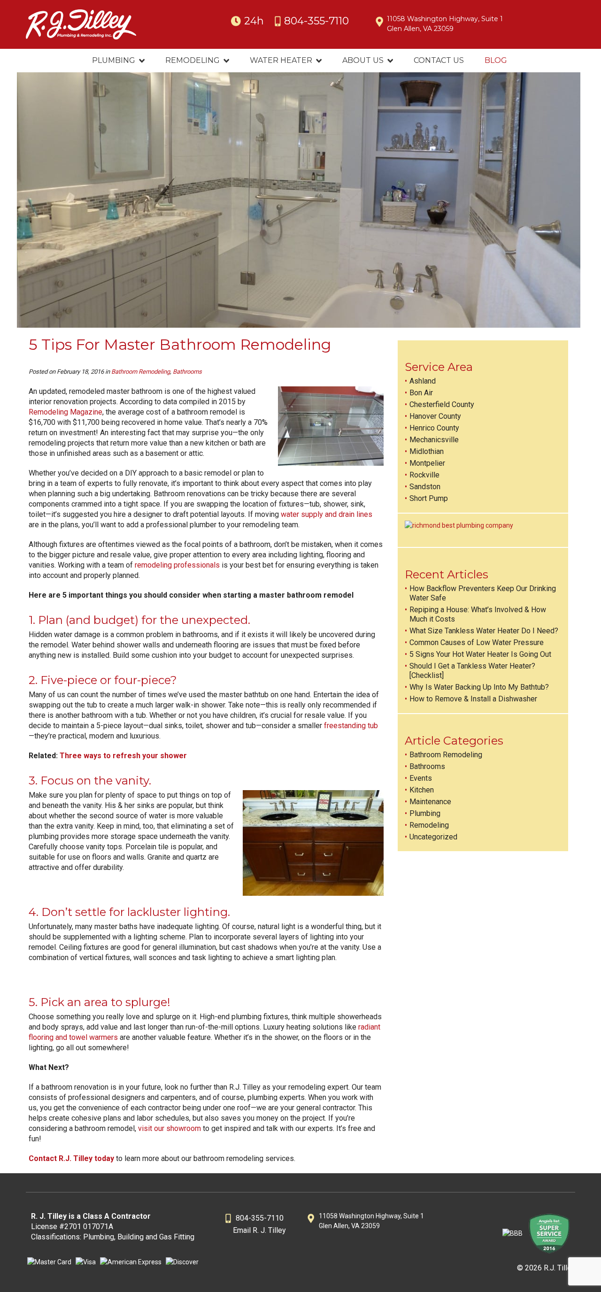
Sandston (424, 486)
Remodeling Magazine (65, 412)
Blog (496, 60)
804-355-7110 (316, 21)
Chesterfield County (441, 404)
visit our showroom (169, 1128)
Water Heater (281, 60)
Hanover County (435, 416)
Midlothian (426, 451)
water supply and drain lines (326, 514)
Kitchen (421, 789)
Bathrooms (187, 371)
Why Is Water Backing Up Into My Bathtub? (479, 687)
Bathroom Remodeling (140, 371)
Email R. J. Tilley (259, 1230)
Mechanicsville (434, 439)
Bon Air (421, 392)
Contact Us (439, 60)
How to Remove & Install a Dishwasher (473, 698)
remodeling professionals (177, 565)
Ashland (422, 381)
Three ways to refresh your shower (123, 755)
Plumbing (113, 60)
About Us (363, 60)
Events (420, 778)
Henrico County (434, 427)
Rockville (424, 474)
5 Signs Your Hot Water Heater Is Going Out (480, 654)
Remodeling (192, 60)
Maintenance (430, 801)
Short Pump (428, 498)
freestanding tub (351, 725)
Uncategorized (433, 836)
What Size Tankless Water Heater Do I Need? (483, 630)
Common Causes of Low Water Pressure (476, 642)
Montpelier (427, 463)
